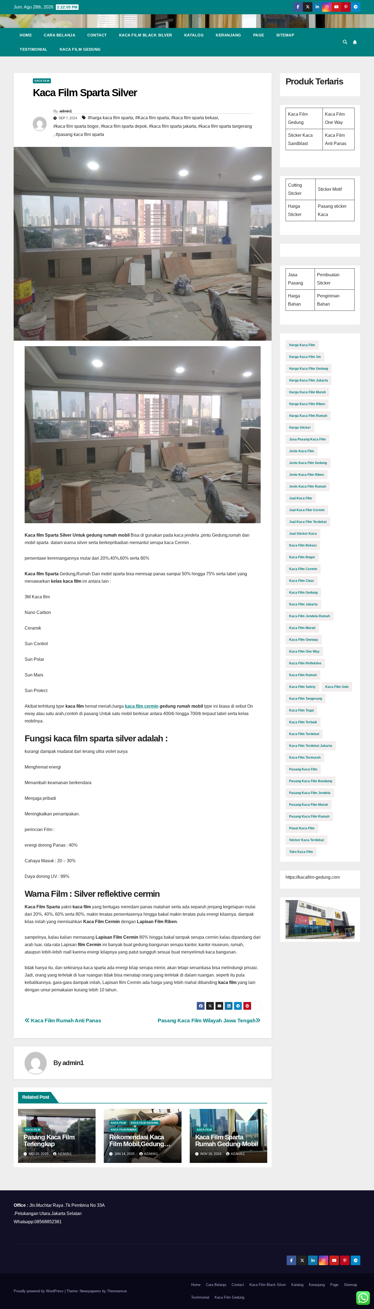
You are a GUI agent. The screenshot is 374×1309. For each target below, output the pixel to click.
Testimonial (34, 49)
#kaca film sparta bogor (76, 126)
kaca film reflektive (305, 663)
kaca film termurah (305, 757)
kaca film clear (301, 581)
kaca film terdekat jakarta (310, 746)
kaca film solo (337, 687)
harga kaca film (302, 345)
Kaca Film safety (302, 687)
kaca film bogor (302, 557)
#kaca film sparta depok (124, 126)
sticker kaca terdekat (306, 840)
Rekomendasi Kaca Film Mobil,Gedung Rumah (136, 1143)
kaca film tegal (301, 710)
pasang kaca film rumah (309, 816)
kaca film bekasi (303, 545)
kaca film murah (302, 628)
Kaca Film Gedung (80, 49)
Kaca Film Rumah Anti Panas (65, 1020)
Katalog (194, 35)
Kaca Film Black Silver (145, 35)
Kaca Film (41, 80)
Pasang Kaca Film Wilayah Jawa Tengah (206, 1020)
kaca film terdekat (304, 734)
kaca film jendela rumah (309, 616)
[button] (345, 42)
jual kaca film (300, 498)
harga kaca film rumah (308, 416)
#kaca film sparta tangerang (225, 126)
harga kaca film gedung (308, 369)
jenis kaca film (301, 451)
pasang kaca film (303, 769)
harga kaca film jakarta (308, 380)
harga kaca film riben (307, 404)
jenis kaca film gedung (308, 463)
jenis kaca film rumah (307, 486)
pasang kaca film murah (308, 805)
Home (26, 35)
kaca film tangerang (305, 699)
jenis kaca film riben (306, 475)
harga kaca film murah (307, 392)
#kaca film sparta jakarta (172, 126)
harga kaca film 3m (305, 357)
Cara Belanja (59, 35)
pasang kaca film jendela (309, 793)
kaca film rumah (123, 1129)
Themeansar (116, 1291)
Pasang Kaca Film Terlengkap (49, 1140)
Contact (97, 35)
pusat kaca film (302, 828)
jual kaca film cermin (306, 510)
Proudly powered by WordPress (39, 1291)
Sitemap (285, 35)
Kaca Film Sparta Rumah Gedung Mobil (226, 1140)
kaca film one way (304, 651)
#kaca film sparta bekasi (194, 117)
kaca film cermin (142, 706)
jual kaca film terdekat (308, 522)
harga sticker (300, 427)
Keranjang (228, 35)
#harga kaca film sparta (110, 117)
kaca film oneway (303, 640)
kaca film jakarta (303, 604)
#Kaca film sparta (152, 117)
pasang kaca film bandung (310, 781)
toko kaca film (301, 852)
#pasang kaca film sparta (80, 134)
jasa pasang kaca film (307, 439)
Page (258, 35)
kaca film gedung (145, 1122)
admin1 (65, 111)
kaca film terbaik (303, 722)
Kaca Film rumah (303, 675)
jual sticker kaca (303, 534)
